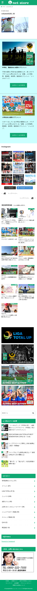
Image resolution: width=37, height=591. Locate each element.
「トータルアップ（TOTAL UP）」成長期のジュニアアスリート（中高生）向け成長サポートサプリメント (21, 427)
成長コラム (7, 501)
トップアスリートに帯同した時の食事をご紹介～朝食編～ (21, 444)
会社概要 (16, 583)
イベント (6, 486)
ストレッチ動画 (8, 517)
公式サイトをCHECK (18, 85)
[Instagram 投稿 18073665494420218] (30, 179)
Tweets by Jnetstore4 (8, 541)
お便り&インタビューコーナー (13, 507)
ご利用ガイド (14, 580)
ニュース (6, 496)
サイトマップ (9, 583)
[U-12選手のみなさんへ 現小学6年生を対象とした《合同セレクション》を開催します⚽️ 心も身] (30, 156)
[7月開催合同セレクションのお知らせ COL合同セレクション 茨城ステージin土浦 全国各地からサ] (30, 168)
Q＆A (4, 522)
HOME (7, 580)
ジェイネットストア (17, 588)
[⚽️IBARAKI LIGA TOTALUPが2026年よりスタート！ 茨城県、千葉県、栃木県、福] (18, 179)
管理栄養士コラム (9, 480)
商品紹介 (6, 527)
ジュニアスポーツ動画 (10, 512)
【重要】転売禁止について (18, 585)
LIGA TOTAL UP (8, 491)
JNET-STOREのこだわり (25, 580)
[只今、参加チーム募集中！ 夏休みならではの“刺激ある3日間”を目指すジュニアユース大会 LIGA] (18, 168)
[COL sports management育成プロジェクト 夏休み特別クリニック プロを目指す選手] (6, 156)
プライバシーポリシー (26, 583)
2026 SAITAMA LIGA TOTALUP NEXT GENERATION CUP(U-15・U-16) (21, 435)
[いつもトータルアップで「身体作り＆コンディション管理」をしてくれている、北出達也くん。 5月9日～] (6, 179)
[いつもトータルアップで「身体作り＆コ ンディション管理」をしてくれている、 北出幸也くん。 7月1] (18, 156)
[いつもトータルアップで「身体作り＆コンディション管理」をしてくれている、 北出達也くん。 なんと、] (6, 168)
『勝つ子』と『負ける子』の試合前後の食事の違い (21, 462)
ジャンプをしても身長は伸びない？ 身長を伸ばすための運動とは (22, 453)
